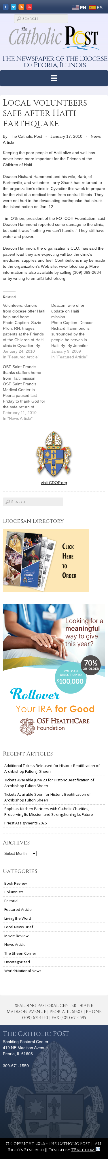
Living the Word (17, 918)
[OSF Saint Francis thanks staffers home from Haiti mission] (27, 392)
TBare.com (83, 1150)
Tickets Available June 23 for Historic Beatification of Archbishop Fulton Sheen (49, 782)
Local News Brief (18, 926)
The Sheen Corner (20, 953)
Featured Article (18, 909)
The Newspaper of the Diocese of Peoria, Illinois (54, 62)
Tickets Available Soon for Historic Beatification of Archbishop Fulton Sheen (47, 797)
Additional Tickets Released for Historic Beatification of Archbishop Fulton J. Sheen (52, 768)
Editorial (11, 900)
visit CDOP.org (54, 482)
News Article (15, 944)
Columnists (14, 891)
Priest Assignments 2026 (25, 823)
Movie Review (16, 935)
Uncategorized (17, 961)
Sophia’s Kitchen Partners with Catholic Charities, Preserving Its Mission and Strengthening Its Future (48, 811)
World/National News (22, 970)
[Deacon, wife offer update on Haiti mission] (75, 331)
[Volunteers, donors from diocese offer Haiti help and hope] (27, 331)
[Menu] (54, 78)
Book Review (15, 883)
